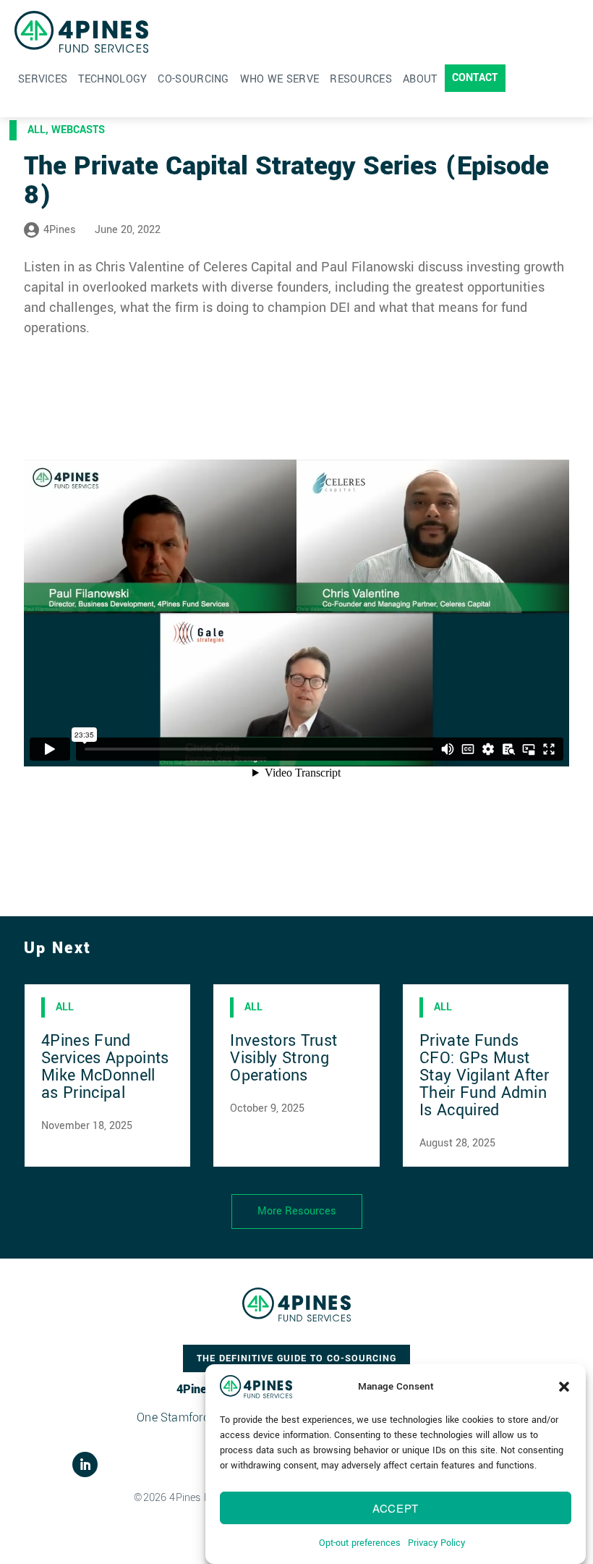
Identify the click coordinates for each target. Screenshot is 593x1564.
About (420, 79)
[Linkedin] (85, 1464)
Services (42, 79)
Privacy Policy (436, 1543)
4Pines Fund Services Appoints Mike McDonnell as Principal (105, 1066)
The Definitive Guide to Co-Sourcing (296, 1358)
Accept (395, 1508)
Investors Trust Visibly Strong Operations (283, 1058)
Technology (112, 79)
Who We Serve (280, 79)
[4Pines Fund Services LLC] (81, 32)
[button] (564, 1386)
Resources (361, 79)
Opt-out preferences (360, 1543)
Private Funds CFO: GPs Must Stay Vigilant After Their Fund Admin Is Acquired (484, 1075)
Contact (475, 77)
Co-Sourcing (193, 79)
